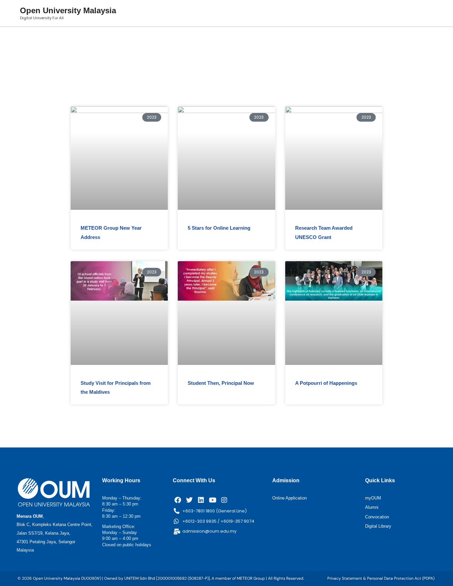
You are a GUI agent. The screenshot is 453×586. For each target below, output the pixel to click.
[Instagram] (224, 500)
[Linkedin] (201, 500)
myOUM (373, 498)
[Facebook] (177, 500)
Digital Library (378, 526)
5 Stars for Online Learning (219, 228)
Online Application (289, 498)
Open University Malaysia (68, 11)
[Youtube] (212, 500)
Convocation (377, 516)
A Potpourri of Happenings (326, 383)
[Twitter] (189, 500)
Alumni (371, 507)
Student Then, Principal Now (221, 383)
